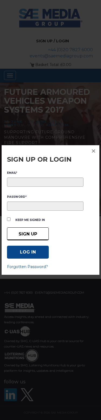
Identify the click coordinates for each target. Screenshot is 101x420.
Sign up (28, 234)
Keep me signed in (30, 220)
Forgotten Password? (27, 266)
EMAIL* (12, 173)
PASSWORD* (17, 197)
